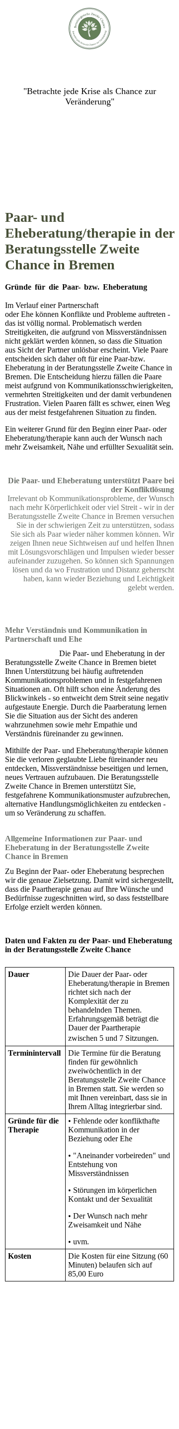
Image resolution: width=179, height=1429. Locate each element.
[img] (89, 28)
